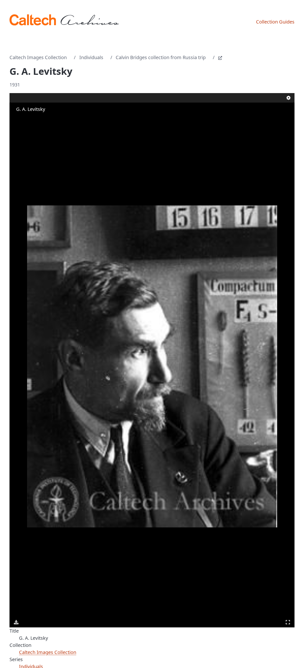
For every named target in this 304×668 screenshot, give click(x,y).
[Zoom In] (16, 118)
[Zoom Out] (23, 118)
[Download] (16, 622)
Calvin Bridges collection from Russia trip (161, 57)
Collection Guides (275, 22)
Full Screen (288, 622)
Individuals (91, 57)
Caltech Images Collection (38, 57)
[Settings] (289, 98)
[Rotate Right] (30, 118)
